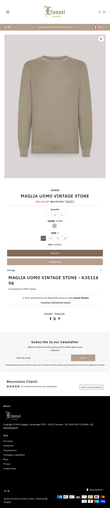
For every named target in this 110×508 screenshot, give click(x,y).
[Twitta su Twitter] (55, 319)
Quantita (55, 209)
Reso (5, 459)
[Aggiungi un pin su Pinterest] (59, 319)
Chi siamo (8, 441)
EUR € (99, 27)
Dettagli (11, 270)
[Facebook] (5, 27)
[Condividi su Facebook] (51, 319)
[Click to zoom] (101, 39)
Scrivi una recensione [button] (91, 387)
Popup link (59, 313)
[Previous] (34, 27)
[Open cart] (104, 12)
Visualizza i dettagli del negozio (56, 302)
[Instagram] (9, 27)
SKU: (50, 244)
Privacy (6, 464)
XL (66, 238)
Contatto (48, 313)
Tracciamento (10, 450)
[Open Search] (99, 12)
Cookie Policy (9, 468)
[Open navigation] (16, 12)
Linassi (24, 424)
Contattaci (8, 445)
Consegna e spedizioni (14, 454)
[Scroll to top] (104, 502)
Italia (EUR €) (95, 489)
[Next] (76, 27)
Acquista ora (55, 261)
